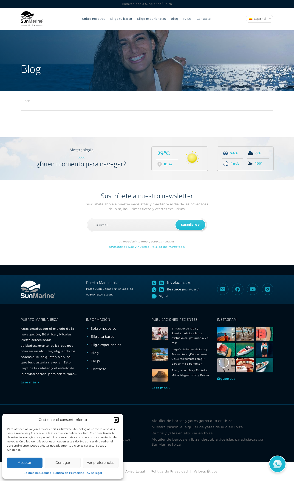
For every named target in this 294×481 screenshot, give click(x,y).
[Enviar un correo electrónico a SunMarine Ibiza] (223, 289)
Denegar (62, 462)
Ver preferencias (100, 462)
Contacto (204, 18)
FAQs (187, 18)
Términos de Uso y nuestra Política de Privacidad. (147, 246)
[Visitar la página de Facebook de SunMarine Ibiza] (237, 289)
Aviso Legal (135, 471)
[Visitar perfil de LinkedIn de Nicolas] (162, 282)
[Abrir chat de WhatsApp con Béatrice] (155, 289)
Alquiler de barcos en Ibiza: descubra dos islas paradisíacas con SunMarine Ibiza (208, 442)
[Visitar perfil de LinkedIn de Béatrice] (162, 289)
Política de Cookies (37, 473)
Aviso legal (94, 473)
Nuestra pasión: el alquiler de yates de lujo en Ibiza (197, 427)
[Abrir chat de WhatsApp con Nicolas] (155, 282)
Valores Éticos (206, 471)
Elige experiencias (151, 18)
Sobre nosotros (93, 18)
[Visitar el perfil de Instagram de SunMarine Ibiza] (267, 289)
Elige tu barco (121, 18)
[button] (116, 419)
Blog (174, 18)
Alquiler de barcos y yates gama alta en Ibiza (192, 421)
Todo (27, 101)
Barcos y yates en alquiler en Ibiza (182, 433)
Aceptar (24, 462)
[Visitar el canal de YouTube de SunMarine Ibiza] (252, 289)
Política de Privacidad (68, 473)
